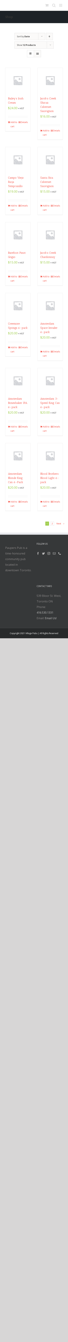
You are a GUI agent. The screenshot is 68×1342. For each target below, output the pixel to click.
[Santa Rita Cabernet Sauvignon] (50, 159)
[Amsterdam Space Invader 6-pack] (50, 305)
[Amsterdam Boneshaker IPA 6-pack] (17, 380)
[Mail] (54, 553)
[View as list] (37, 53)
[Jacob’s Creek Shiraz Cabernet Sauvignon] (50, 80)
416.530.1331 (45, 612)
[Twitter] (43, 553)
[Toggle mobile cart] (47, 5)
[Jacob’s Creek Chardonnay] (50, 234)
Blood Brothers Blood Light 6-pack (49, 478)
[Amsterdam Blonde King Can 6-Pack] (17, 455)
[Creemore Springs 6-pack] (17, 305)
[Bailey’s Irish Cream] (17, 80)
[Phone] (59, 553)
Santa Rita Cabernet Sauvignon (47, 182)
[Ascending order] (49, 36)
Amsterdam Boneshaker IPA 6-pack (17, 403)
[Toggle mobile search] (54, 5)
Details (24, 122)
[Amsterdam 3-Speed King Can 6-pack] (50, 380)
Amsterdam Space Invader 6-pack (49, 328)
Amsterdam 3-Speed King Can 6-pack (50, 403)
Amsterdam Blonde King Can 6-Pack (15, 478)
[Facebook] (38, 553)
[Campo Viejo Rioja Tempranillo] (17, 159)
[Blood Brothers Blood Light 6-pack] (50, 455)
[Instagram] (48, 553)
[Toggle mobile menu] (61, 5)
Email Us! (50, 618)
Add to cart (13, 124)
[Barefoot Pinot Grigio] (17, 234)
